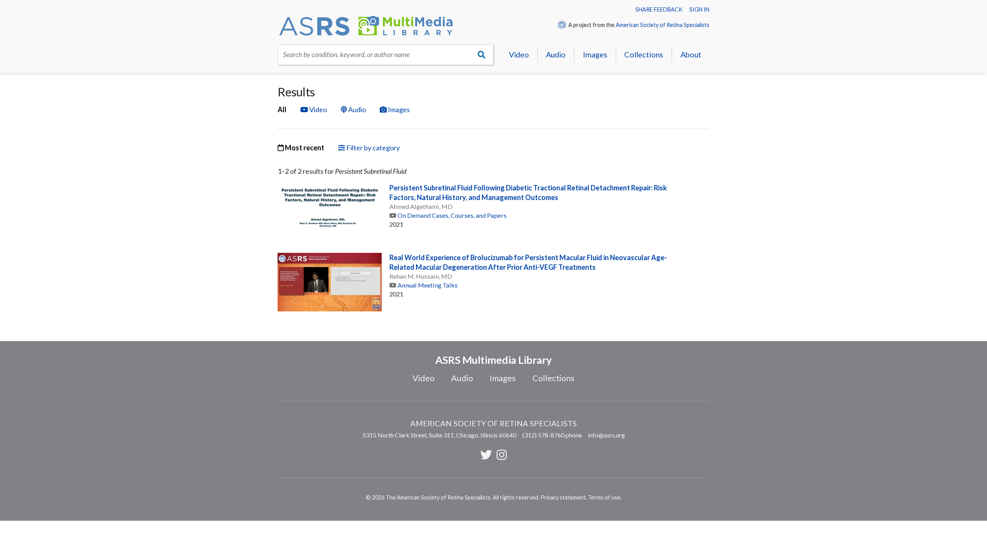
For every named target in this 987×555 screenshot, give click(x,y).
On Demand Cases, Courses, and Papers (452, 215)
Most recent (304, 147)
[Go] (481, 54)
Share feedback (658, 9)
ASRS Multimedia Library (493, 359)
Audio (556, 54)
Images (595, 54)
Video (519, 54)
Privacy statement (563, 497)
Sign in (699, 9)
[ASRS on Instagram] (502, 454)
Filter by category (372, 147)
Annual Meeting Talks (427, 285)
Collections (643, 54)
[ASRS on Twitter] (486, 454)
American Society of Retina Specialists (662, 25)
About (690, 54)
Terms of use (604, 497)
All (282, 109)
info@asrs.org (606, 435)
